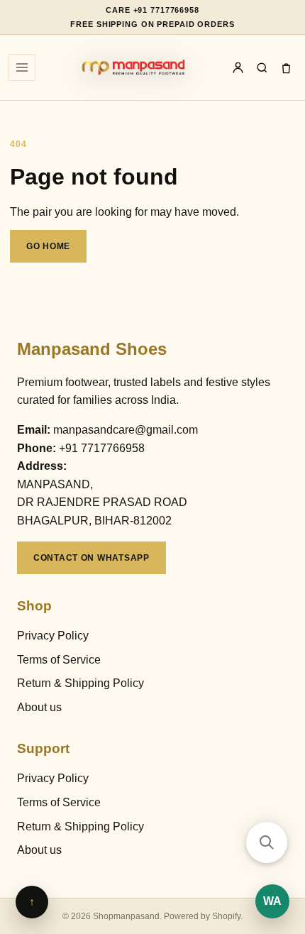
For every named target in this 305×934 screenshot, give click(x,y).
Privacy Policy (53, 636)
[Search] (261, 67)
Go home (48, 246)
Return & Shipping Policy (80, 683)
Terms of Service (59, 660)
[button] (266, 842)
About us (39, 707)
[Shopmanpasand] (133, 67)
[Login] (237, 67)
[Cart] (285, 67)
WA (272, 901)
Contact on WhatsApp (91, 558)
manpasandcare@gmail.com (125, 430)
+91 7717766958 (102, 448)
